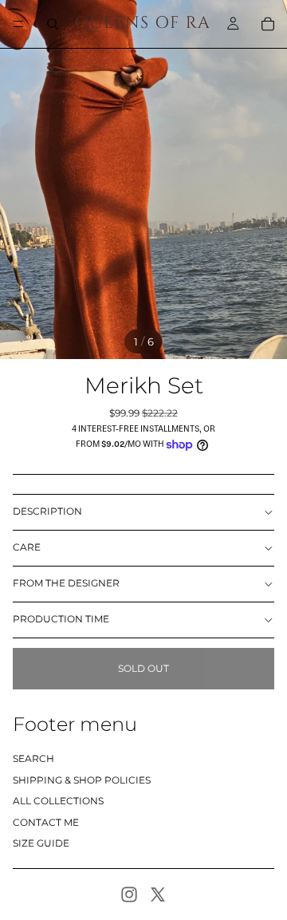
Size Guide (41, 843)
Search (33, 758)
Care (27, 547)
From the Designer (66, 583)
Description (47, 511)
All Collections (58, 801)
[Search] (52, 23)
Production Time (61, 619)
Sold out (143, 668)
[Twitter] (157, 894)
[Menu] (18, 24)
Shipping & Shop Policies (82, 780)
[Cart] (267, 23)
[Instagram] (129, 894)
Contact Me (46, 822)
